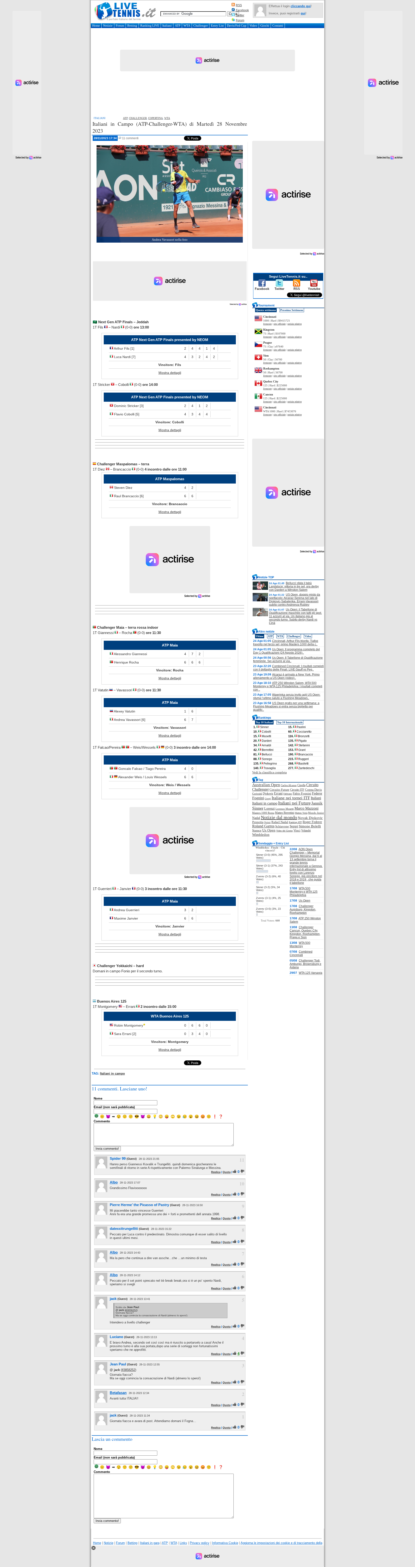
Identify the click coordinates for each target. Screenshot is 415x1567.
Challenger (200, 25)
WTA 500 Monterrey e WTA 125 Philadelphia (303, 892)
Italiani (167, 25)
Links (183, 1543)
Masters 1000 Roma (263, 812)
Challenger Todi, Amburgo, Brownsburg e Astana (305, 964)
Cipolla (301, 785)
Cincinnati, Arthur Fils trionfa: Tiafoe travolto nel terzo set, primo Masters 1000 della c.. (285, 642)
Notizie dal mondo (279, 817)
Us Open (268, 830)
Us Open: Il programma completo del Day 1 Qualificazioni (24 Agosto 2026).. (286, 651)
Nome (98, 1098)
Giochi (264, 25)
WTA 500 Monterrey (300, 944)
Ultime (259, 636)
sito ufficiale (280, 324)
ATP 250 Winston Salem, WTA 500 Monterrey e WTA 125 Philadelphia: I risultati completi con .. (287, 686)
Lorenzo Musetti (284, 808)
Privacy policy (199, 1543)
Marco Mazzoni (306, 808)
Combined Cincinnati (301, 953)
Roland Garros (263, 826)
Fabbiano (287, 794)
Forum (240, 20)
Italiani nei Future (294, 803)
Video (253, 25)
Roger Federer (312, 822)
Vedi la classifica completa (269, 772)
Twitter (240, 15)
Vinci (296, 830)
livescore (267, 324)
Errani (278, 793)
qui (303, 13)
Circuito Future (279, 789)
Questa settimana (266, 310)
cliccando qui (301, 6)
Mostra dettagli (170, 373)
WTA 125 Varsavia (310, 973)
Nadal (256, 818)
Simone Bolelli (310, 826)
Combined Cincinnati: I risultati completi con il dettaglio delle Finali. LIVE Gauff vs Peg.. (288, 667)
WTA (186, 25)
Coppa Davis (313, 789)
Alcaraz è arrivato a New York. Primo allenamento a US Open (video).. (286, 676)
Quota (227, 1172)
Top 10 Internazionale (290, 722)
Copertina (155, 118)
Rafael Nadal (279, 822)
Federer (317, 793)
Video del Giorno (284, 830)
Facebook (242, 10)
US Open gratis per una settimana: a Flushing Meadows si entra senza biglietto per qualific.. (286, 706)
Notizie (108, 25)
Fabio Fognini (302, 793)
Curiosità (257, 793)
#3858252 (131, 1310)
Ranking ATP (295, 822)
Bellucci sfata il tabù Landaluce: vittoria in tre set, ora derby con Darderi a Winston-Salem (294, 586)
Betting (132, 25)
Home (96, 25)
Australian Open (266, 785)
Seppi (294, 826)
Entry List (217, 25)
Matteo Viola (301, 813)
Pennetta (257, 822)
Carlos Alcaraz (289, 785)
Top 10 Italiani (264, 722)
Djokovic (268, 793)
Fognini (258, 798)
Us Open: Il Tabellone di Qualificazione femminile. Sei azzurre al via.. (288, 659)
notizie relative (294, 324)
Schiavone (282, 826)
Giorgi (268, 798)
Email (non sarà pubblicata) (114, 1107)
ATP (177, 25)
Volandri (306, 830)
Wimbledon (260, 834)
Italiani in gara (149, 1543)
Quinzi (267, 822)
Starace (257, 830)
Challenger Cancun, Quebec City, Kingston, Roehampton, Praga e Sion (305, 932)
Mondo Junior (316, 812)
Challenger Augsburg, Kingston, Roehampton (303, 909)
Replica (215, 1172)
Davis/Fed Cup (236, 25)
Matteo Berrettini (284, 812)
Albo (114, 1182)
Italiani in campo (112, 1073)
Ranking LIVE (149, 25)
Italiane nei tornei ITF (291, 797)
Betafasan (118, 1393)
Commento (102, 1121)
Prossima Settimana (291, 310)
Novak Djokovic (310, 818)
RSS (239, 5)
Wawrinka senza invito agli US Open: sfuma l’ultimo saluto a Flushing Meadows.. (286, 696)
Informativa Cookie (225, 1543)
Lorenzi (269, 808)
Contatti (277, 25)
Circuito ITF (297, 789)
